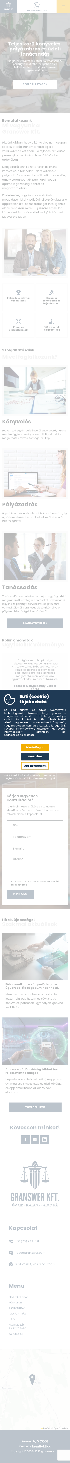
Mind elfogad (35, 747)
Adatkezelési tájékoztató (19, 735)
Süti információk (35, 766)
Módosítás (35, 756)
